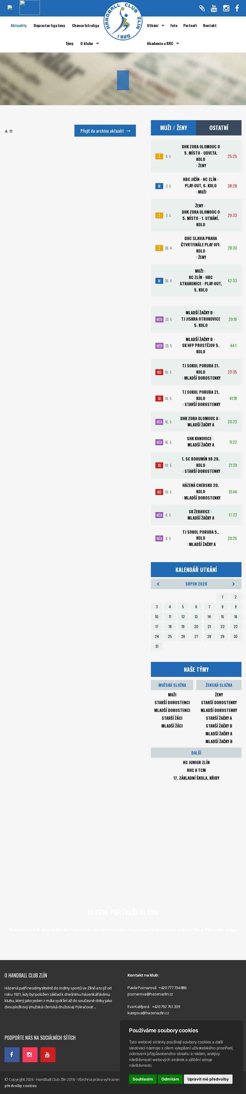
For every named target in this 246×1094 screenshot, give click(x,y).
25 (170, 636)
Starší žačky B (219, 726)
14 (209, 616)
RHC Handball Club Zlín (24, 1024)
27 (196, 636)
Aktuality (18, 25)
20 (196, 626)
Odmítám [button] (170, 1079)
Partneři (190, 25)
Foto (173, 25)
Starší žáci (172, 718)
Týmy (69, 43)
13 (196, 616)
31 (156, 646)
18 (170, 626)
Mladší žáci (172, 726)
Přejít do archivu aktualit (102, 130)
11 (170, 616)
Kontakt (210, 25)
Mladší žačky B (219, 741)
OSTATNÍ (218, 128)
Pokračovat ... (85, 1007)
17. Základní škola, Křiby (196, 778)
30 (236, 636)
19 (183, 626)
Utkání (152, 25)
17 (156, 626)
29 (222, 636)
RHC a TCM (196, 770)
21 (209, 626)
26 (183, 636)
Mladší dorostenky (219, 710)
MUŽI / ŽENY (173, 128)
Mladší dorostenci (172, 710)
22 (222, 626)
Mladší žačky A (219, 734)
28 (209, 636)
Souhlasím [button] (143, 1079)
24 (157, 636)
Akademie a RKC (160, 43)
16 (235, 616)
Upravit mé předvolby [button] (208, 1079)
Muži (172, 695)
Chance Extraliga (85, 25)
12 (183, 616)
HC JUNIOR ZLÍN (196, 762)
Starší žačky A (219, 718)
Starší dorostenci (172, 702)
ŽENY (219, 695)
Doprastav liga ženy (49, 25)
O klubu (86, 43)
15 (222, 616)
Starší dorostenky (219, 702)
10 (156, 616)
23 (236, 626)
